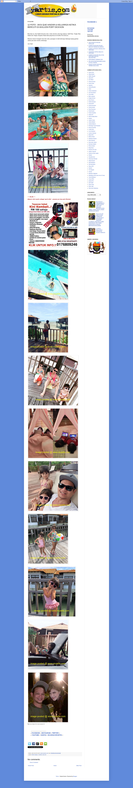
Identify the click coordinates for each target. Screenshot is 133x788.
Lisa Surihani (92, 131)
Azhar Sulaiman (93, 90)
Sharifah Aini (92, 157)
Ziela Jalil (91, 186)
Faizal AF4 (91, 103)
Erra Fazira (91, 100)
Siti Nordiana (92, 162)
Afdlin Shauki (92, 76)
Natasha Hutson (93, 138)
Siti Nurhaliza (92, 164)
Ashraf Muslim (92, 87)
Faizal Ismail (92, 107)
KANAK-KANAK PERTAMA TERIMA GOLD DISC (95, 65)
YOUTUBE (35, 735)
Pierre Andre (92, 146)
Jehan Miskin (92, 122)
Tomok (90, 171)
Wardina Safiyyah (93, 173)
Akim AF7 (91, 78)
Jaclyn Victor (92, 120)
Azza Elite (91, 94)
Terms (57, 776)
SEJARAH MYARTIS (55, 735)
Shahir (90, 155)
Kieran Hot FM (92, 127)
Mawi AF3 (91, 135)
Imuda (90, 118)
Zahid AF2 (91, 181)
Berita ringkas (35, 754)
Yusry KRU (91, 179)
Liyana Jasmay (92, 133)
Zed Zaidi (91, 182)
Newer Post (31, 765)
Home (55, 765)
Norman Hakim (92, 144)
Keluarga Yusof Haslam (94, 125)
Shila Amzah (92, 160)
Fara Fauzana (92, 109)
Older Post (78, 765)
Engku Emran (92, 98)
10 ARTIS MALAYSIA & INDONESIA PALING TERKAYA (100, 230)
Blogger (75, 776)
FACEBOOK (36, 733)
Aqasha (90, 85)
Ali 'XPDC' (91, 79)
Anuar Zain (91, 83)
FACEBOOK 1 (92, 22)
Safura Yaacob (92, 151)
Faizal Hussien (92, 105)
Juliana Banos (92, 124)
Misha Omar (92, 136)
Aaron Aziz (91, 72)
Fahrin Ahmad (92, 101)
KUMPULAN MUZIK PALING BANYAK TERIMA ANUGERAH (96, 46)
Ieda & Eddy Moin (93, 116)
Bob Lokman (92, 96)
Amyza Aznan (92, 81)
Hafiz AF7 (91, 114)
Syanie (90, 168)
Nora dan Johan (93, 142)
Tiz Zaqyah (91, 169)
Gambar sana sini (42, 754)
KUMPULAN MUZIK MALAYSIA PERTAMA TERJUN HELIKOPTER (96, 56)
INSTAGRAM (46, 733)
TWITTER (55, 733)
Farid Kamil (91, 111)
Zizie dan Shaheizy (93, 188)
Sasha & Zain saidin (94, 153)
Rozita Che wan (93, 149)
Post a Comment (34, 762)
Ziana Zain (91, 184)
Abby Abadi (91, 74)
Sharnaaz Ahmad (93, 158)
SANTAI (43, 735)
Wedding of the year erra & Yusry (97, 175)
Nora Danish (92, 140)
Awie (90, 89)
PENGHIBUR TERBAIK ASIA (96, 59)
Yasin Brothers (92, 177)
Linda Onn (91, 129)
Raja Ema (91, 147)
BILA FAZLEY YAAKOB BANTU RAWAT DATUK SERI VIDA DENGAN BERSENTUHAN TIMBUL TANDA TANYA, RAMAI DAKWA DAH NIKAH (96, 206)
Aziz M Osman (92, 92)
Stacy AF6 (91, 166)
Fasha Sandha (92, 112)
